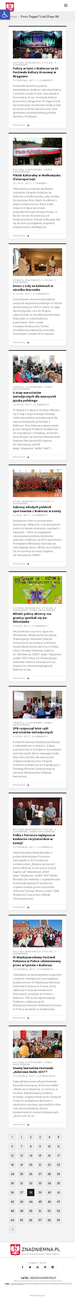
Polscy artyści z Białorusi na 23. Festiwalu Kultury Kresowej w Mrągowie (36, 72)
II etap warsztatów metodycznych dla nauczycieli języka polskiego (34, 396)
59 (58, 1220)
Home (13, 16)
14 (30, 1155)
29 (58, 1174)
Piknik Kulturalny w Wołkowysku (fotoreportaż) (37, 177)
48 (12, 1211)
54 (12, 1220)
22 (49, 1165)
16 (49, 1155)
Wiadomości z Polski (39, 63)
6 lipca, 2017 (21, 515)
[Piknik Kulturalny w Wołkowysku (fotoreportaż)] (37, 151)
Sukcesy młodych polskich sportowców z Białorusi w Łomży (37, 509)
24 (12, 1174)
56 (30, 1220)
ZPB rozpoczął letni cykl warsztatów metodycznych (33, 730)
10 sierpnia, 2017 (23, 80)
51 (40, 1211)
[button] (5, 15)
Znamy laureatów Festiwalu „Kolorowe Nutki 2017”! (33, 1070)
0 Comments (45, 80)
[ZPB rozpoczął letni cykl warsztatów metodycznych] (37, 704)
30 (12, 1183)
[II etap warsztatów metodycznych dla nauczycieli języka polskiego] (37, 369)
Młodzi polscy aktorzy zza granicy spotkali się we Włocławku (32, 617)
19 (21, 1165)
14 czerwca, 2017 (23, 969)
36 (12, 1192)
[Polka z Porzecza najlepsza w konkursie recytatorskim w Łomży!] (37, 811)
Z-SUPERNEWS (33, 169)
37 (21, 1192)
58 (49, 1220)
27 (40, 1174)
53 (58, 1211)
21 (40, 1165)
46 (49, 1201)
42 (12, 1201)
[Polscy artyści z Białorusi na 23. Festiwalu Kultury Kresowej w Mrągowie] (37, 44)
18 (12, 1165)
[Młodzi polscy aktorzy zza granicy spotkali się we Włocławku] (37, 590)
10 (49, 1146)
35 (58, 1183)
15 (40, 1155)
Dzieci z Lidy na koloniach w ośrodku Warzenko (33, 288)
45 (40, 1201)
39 (40, 1192)
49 (21, 1211)
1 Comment (40, 183)
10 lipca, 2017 (21, 404)
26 (30, 1174)
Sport (17, 501)
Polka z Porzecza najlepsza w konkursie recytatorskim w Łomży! (34, 839)
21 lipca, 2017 (21, 294)
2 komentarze (46, 1076)
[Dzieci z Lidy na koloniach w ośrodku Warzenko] (37, 262)
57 (40, 1220)
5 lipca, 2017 (21, 626)
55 (21, 1220)
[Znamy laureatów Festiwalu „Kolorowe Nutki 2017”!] (37, 1044)
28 (49, 1174)
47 (58, 1201)
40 (49, 1192)
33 (40, 1183)
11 (58, 1146)
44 (30, 1201)
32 (30, 1183)
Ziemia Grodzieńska (42, 610)
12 (12, 1155)
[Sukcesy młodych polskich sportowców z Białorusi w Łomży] (37, 483)
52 (49, 1211)
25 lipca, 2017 (21, 183)
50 (30, 1211)
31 (21, 1183)
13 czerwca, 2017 (23, 1076)
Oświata (18, 280)
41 (58, 1192)
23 (58, 1165)
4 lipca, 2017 (21, 736)
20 (30, 1165)
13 (21, 1155)
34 (49, 1183)
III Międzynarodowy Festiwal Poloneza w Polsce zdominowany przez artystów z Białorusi (37, 961)
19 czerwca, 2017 (23, 847)
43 (21, 1201)
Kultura (18, 63)
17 (58, 1155)
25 (21, 1174)
